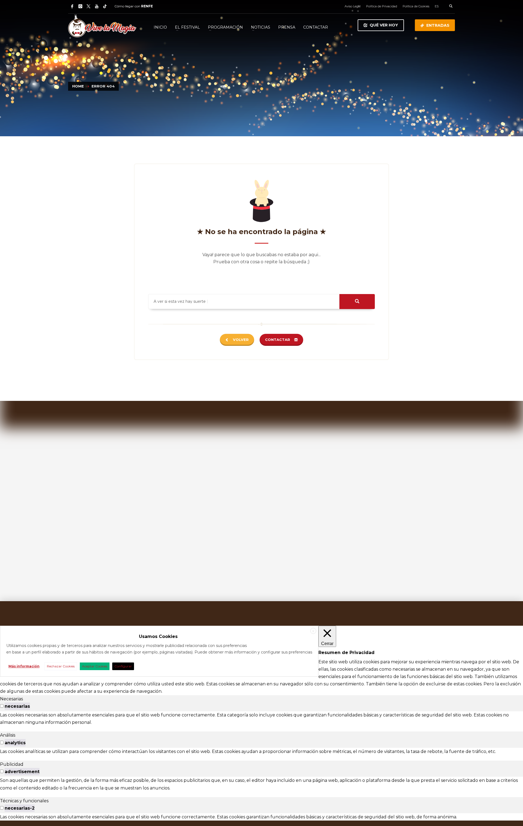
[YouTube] (97, 6)
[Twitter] (88, 6)
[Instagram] (80, 6)
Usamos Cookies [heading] (158, 636)
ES (437, 6)
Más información (23, 666)
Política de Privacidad (381, 6)
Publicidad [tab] (11, 764)
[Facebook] (72, 6)
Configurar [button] (123, 666)
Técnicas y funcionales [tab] (24, 800)
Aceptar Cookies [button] (94, 666)
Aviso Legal (353, 6)
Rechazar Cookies (61, 666)
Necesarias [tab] (11, 698)
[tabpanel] (261, 718)
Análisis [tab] (7, 735)
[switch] (2, 706)
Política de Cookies (416, 6)
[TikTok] (105, 6)
